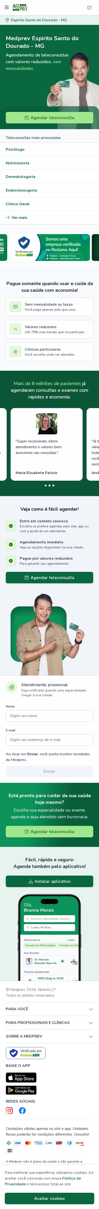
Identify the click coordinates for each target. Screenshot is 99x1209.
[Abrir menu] (7, 8)
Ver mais (19, 217)
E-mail (10, 730)
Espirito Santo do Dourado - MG (39, 20)
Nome (10, 706)
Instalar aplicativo (53, 881)
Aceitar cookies (49, 1198)
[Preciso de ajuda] (89, 7)
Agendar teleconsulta (52, 118)
